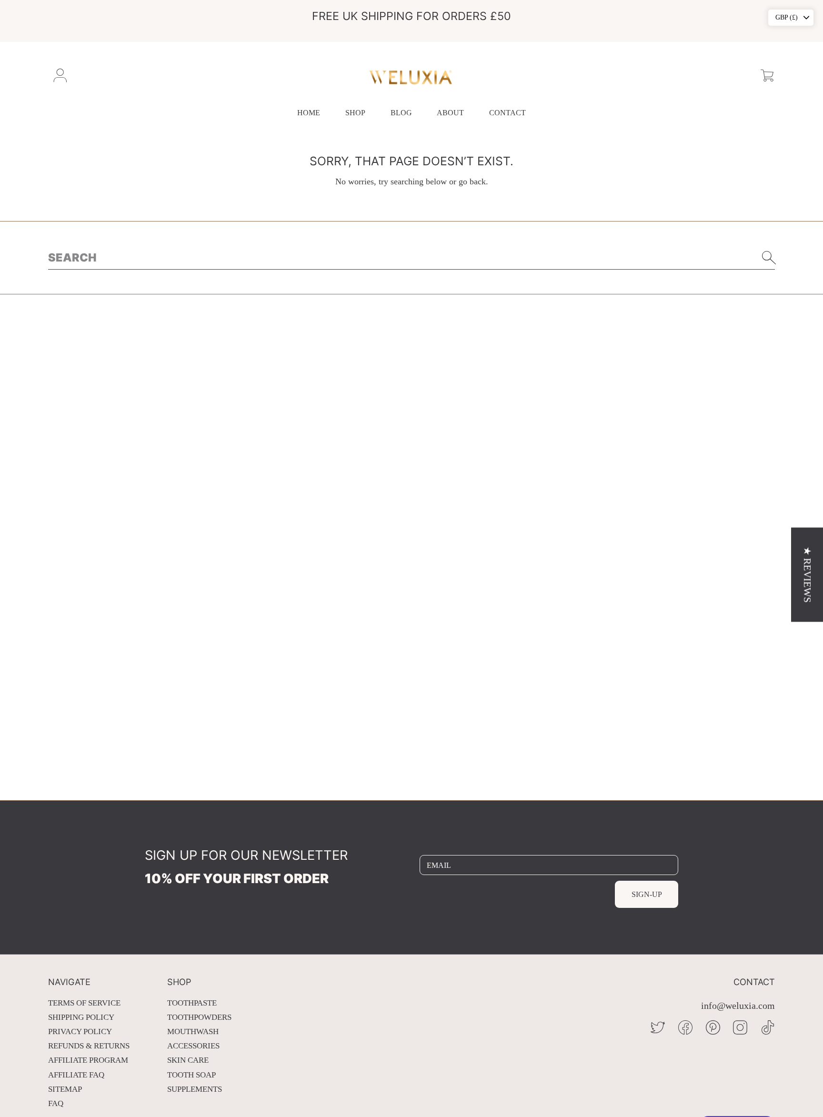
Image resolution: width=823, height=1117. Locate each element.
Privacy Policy (80, 1031)
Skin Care (188, 1060)
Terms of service (84, 1002)
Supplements (194, 1089)
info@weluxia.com (738, 1006)
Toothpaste (192, 1002)
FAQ (55, 1103)
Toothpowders (199, 1017)
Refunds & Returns (89, 1045)
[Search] (769, 257)
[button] (767, 75)
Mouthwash (193, 1031)
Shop (355, 113)
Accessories (193, 1045)
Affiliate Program (88, 1060)
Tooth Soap (191, 1074)
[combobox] (411, 258)
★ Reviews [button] (807, 574)
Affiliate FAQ (76, 1074)
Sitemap (65, 1089)
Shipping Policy (81, 1017)
